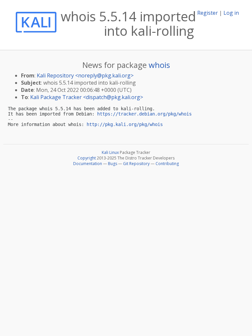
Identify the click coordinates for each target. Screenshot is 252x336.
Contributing (167, 163)
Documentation (87, 163)
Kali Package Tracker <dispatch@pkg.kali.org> (86, 97)
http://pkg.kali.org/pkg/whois (125, 124)
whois (159, 64)
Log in (231, 12)
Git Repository (136, 163)
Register (207, 12)
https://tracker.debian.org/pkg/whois (144, 113)
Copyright (86, 158)
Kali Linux (110, 152)
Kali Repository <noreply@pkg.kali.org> (85, 75)
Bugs (112, 163)
